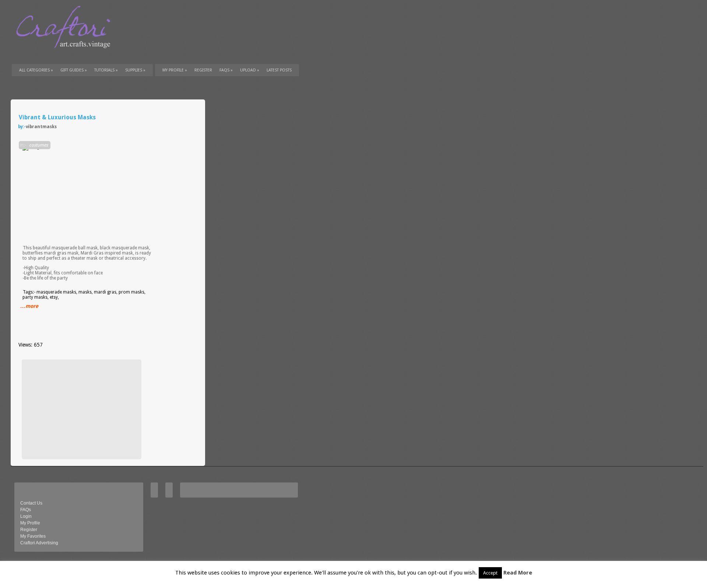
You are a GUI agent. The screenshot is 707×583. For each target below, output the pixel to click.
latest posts (279, 70)
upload (249, 70)
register (203, 70)
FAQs (226, 70)
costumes (38, 145)
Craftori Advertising (39, 542)
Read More (517, 572)
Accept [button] (490, 573)
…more (29, 306)
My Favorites (33, 536)
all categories (36, 70)
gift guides (73, 70)
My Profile (174, 70)
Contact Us (31, 503)
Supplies (135, 70)
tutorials (106, 70)
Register (28, 529)
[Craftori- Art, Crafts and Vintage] (66, 54)
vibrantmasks (41, 126)
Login (26, 516)
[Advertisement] (80, 409)
